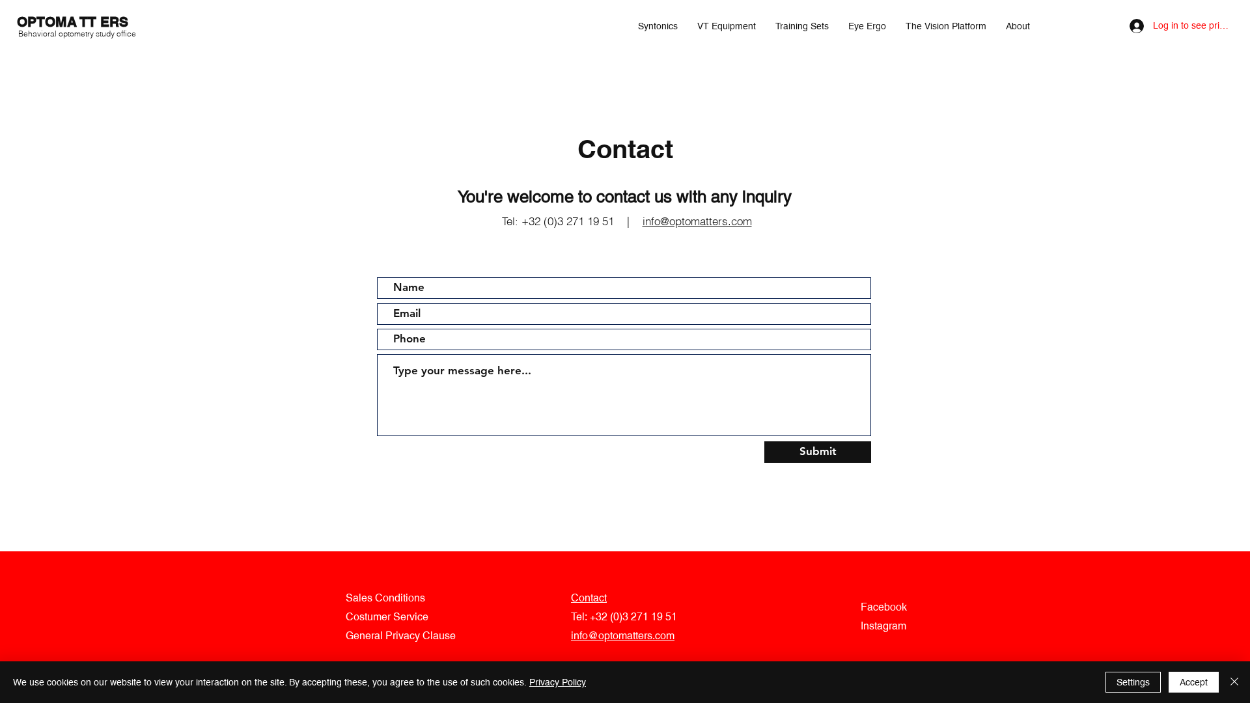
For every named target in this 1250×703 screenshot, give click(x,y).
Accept (1194, 682)
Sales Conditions (385, 598)
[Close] (1234, 682)
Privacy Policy (557, 682)
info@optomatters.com (697, 221)
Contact (589, 598)
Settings (1133, 682)
